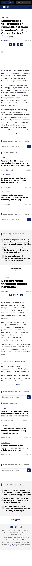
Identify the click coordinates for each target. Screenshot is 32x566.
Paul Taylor (4, 291)
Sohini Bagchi (5, 187)
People (4, 158)
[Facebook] (10, 44)
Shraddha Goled (7, 170)
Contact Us (27, 530)
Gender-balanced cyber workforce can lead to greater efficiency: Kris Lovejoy (14, 197)
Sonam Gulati (5, 40)
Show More (16, 134)
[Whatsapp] (21, 44)
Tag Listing (25, 532)
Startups (5, 17)
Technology (6, 175)
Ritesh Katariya (16, 90)
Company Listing (16, 534)
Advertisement (18, 530)
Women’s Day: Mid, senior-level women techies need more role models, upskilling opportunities (15, 163)
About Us (4, 530)
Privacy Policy (8, 532)
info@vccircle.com (19, 546)
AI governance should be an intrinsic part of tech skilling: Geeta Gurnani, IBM (13, 180)
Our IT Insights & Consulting (8, 2)
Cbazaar (4, 71)
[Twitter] (14, 44)
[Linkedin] (18, 44)
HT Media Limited (14, 544)
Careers (11, 530)
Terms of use (16, 532)
